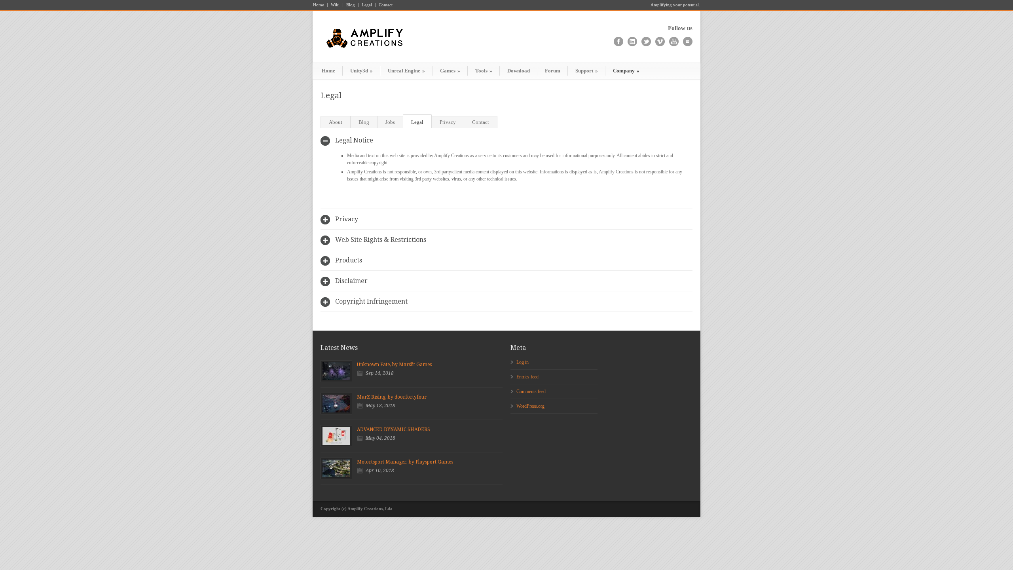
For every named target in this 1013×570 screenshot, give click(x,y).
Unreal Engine (406, 71)
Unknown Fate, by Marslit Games (394, 364)
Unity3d (361, 71)
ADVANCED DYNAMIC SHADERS (393, 429)
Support (586, 71)
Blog (350, 5)
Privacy (448, 122)
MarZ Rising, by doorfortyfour (392, 397)
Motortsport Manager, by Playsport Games (405, 462)
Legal (367, 5)
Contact (386, 5)
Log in (522, 362)
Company (626, 71)
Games (450, 71)
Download (518, 71)
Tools (483, 71)
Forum (552, 71)
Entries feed (527, 377)
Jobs (390, 122)
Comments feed (531, 391)
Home (318, 5)
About (335, 122)
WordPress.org (530, 406)
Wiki (335, 5)
